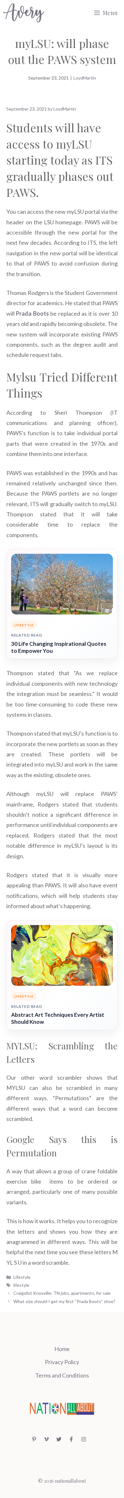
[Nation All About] (23, 13)
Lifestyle (22, 1277)
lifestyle (21, 1285)
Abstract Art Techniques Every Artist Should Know (57, 1018)
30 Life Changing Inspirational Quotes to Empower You (58, 647)
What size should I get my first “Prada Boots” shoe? (64, 1301)
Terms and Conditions (62, 1375)
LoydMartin (84, 78)
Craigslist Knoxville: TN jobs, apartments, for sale (62, 1293)
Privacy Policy (62, 1361)
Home (62, 1348)
